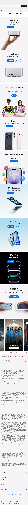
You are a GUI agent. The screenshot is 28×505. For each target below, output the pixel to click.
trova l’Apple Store (13, 494)
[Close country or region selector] (26, 1)
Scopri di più (10, 27)
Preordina (18, 27)
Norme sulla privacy (4, 501)
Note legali (11, 503)
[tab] (13, 352)
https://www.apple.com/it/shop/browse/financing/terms (11, 373)
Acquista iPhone (18, 125)
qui (18, 431)
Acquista (21, 15)
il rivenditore (20, 494)
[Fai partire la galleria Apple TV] (26, 352)
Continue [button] (24, 5)
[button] (10, 6)
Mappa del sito (16, 503)
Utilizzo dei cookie (12, 501)
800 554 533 (10, 495)
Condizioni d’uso (20, 501)
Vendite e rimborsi (4, 503)
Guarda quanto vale (14, 296)
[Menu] (26, 10)
